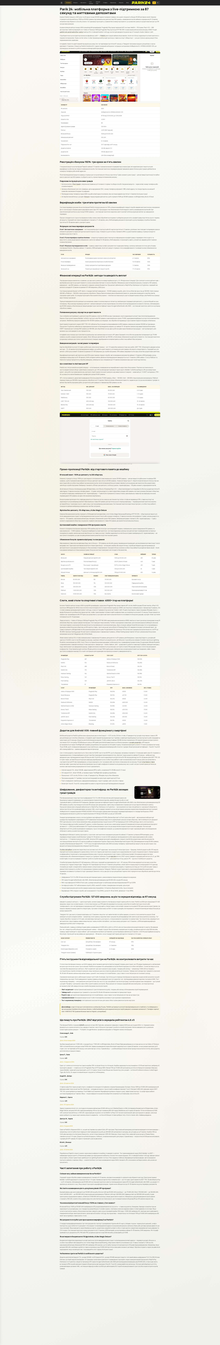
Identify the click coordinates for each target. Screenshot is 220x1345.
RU (158, 2)
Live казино (91, 2)
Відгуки (121, 2)
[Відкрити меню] (61, 2)
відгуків (113, 856)
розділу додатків (135, 742)
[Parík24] (141, 3)
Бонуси (75, 2)
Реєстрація (76, 184)
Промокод (113, 2)
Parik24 (103, 36)
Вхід (127, 2)
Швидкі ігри (98, 2)
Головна (68, 2)
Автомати (83, 2)
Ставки (105, 2)
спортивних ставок (148, 762)
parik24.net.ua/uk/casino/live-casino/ (71, 32)
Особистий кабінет (66, 850)
